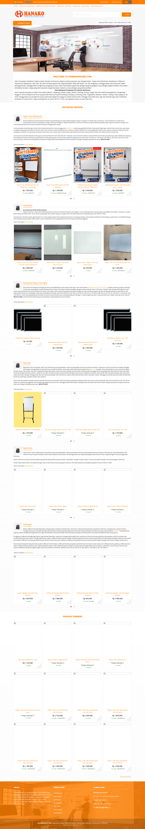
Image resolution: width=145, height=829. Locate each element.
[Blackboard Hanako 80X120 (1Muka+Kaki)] (57, 322)
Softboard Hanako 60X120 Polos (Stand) (87, 594)
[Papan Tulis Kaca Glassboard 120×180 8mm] (28, 740)
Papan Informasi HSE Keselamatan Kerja (87, 661)
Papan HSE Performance (117, 660)
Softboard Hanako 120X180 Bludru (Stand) (118, 594)
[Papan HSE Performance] (117, 639)
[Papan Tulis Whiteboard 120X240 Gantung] (57, 165)
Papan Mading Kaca (97, 6)
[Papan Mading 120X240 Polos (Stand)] (28, 573)
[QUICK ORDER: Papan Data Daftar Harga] (45, 502)
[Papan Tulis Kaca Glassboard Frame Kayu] (28, 690)
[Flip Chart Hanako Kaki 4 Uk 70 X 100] (57, 410)
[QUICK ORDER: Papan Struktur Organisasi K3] (75, 502)
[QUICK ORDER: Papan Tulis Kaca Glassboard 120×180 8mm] (15, 756)
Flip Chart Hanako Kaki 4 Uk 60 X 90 (87, 430)
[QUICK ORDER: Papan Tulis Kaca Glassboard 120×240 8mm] (45, 706)
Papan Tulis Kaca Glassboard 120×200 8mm (117, 711)
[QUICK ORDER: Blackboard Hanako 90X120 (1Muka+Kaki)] (75, 338)
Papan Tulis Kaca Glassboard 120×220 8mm (87, 711)
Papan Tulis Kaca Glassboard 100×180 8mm (117, 762)
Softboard (60, 6)
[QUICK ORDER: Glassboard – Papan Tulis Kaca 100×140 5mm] (45, 258)
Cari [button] (127, 14)
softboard (116, 531)
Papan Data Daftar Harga (57, 506)
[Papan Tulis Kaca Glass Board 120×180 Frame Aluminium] (28, 242)
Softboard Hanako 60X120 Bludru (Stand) (57, 594)
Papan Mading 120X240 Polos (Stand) (27, 594)
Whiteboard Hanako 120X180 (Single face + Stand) (117, 186)
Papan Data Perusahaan (27, 506)
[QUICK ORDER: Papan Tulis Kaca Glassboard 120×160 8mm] (45, 756)
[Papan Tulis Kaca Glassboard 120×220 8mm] (87, 690)
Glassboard (76, 6)
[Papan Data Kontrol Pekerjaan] (117, 486)
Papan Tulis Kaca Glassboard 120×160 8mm (58, 762)
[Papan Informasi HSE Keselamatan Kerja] (87, 639)
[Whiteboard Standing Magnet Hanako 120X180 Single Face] (87, 165)
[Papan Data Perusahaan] (28, 486)
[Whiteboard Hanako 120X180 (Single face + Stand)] (117, 165)
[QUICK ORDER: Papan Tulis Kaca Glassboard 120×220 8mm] (75, 706)
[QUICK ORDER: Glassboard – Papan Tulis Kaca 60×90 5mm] (75, 258)
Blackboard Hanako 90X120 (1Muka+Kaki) (87, 343)
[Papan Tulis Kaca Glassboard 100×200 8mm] (87, 740)
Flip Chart (68, 6)
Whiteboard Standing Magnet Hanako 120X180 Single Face (88, 186)
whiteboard (70, 128)
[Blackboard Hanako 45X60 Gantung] (28, 320)
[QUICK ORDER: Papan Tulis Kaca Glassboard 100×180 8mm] (105, 756)
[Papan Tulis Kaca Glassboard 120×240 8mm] (57, 690)
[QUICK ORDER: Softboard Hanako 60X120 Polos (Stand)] (75, 589)
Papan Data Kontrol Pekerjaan (117, 506)
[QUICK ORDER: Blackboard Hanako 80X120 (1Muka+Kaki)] (45, 338)
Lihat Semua (29, 144)
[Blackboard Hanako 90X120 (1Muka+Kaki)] (87, 322)
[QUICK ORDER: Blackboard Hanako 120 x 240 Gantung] (105, 334)
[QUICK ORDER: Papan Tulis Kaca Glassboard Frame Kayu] (15, 706)
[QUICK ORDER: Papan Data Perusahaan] (15, 502)
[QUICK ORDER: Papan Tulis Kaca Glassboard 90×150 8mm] (105, 258)
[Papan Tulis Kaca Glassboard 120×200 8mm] (117, 690)
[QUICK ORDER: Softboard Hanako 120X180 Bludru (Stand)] (105, 589)
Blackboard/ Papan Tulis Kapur (46, 6)
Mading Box (58, 813)
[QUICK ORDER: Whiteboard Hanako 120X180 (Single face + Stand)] (105, 180)
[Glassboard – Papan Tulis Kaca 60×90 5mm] (87, 242)
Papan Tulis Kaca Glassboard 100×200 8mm (87, 762)
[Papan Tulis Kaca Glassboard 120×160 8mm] (57, 740)
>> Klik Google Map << (101, 807)
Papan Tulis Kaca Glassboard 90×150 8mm (117, 263)
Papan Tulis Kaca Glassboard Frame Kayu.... (46, 3)
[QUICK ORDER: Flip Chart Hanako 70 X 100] (105, 425)
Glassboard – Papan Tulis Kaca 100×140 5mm (57, 263)
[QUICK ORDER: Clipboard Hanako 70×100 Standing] (15, 425)
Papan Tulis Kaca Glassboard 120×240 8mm (58, 711)
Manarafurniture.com (76, 825)
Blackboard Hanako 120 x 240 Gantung (117, 339)
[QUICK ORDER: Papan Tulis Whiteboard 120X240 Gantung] (45, 180)
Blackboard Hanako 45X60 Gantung (27, 338)
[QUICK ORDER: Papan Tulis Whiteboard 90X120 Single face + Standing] (15, 180)
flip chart (93, 369)
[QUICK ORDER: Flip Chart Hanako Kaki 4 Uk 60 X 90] (75, 425)
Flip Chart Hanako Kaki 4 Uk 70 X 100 (57, 430)
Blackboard (57, 803)
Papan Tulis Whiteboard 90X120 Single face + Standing (28, 186)
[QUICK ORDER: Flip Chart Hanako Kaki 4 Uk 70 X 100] (45, 425)
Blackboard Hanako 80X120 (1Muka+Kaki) (57, 343)
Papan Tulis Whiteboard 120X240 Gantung (57, 186)
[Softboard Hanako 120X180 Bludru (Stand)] (117, 573)
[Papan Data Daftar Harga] (57, 486)
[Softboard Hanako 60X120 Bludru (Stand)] (57, 573)
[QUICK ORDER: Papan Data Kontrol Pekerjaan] (105, 502)
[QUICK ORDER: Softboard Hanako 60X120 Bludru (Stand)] (45, 589)
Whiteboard (58, 793)
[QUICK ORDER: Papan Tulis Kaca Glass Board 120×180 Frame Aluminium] (15, 258)
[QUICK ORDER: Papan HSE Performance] (105, 655)
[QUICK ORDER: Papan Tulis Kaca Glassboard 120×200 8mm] (105, 706)
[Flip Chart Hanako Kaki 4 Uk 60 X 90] (87, 410)
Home (16, 6)
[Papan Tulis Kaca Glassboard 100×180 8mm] (117, 740)
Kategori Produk (23, 23)
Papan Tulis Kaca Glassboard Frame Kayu (27, 711)
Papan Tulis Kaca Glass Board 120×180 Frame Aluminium (27, 263)
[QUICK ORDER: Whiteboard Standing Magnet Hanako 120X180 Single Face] (75, 180)
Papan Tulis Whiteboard (27, 6)
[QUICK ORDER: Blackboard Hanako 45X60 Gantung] (15, 334)
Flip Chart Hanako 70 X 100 (117, 430)
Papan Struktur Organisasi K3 (88, 506)
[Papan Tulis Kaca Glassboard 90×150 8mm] (117, 242)
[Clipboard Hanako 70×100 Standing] (28, 410)
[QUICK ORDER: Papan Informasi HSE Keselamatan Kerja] (75, 655)
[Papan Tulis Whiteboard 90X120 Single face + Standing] (28, 165)
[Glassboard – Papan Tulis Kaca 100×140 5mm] (57, 242)
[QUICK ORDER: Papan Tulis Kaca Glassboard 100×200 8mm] (75, 756)
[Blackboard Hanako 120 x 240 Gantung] (117, 320)
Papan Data (85, 6)
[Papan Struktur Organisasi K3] (87, 486)
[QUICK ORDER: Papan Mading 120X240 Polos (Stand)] (15, 589)
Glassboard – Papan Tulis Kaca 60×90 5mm (87, 263)
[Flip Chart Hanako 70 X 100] (117, 410)
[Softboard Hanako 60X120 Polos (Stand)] (87, 573)
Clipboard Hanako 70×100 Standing (28, 430)
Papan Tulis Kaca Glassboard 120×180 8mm (28, 762)
